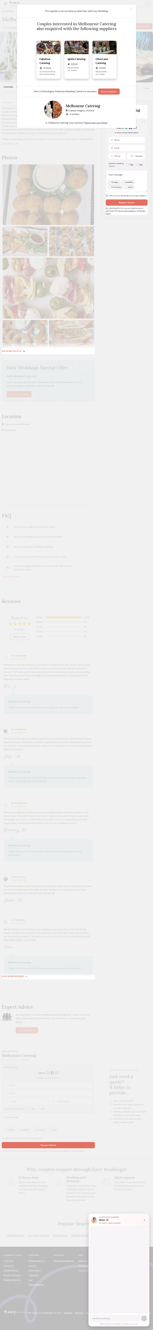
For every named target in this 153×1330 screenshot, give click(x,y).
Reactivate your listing (96, 122)
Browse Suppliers (109, 91)
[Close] (131, 9)
